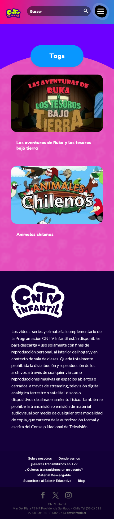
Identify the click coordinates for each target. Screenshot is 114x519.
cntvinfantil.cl (76, 513)
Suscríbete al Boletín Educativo (47, 481)
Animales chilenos (35, 234)
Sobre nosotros (40, 458)
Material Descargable (54, 475)
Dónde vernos (69, 458)
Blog (81, 481)
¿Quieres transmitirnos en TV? (54, 464)
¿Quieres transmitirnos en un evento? (54, 470)
